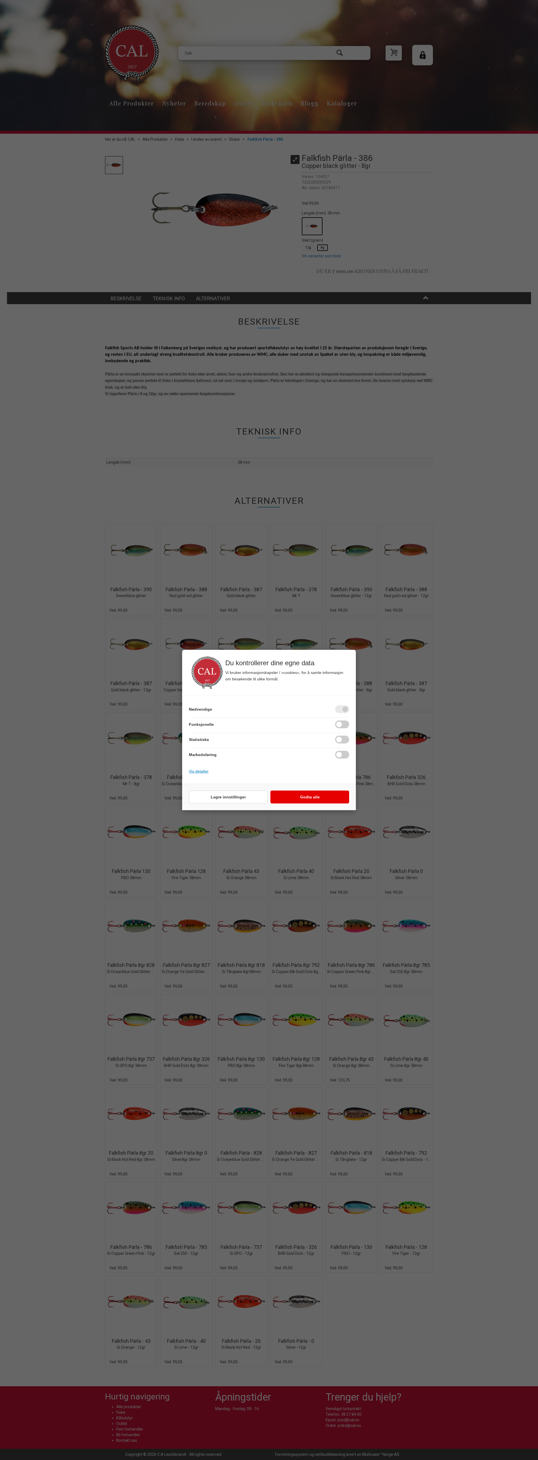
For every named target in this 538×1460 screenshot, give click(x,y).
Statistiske (199, 739)
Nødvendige (200, 709)
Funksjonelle (201, 724)
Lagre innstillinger (228, 797)
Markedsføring (203, 754)
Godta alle (310, 797)
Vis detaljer (198, 771)
